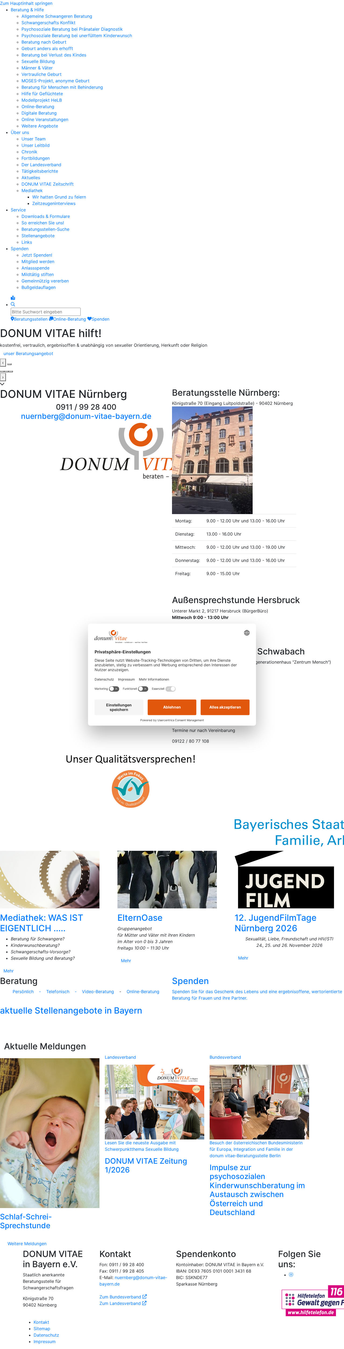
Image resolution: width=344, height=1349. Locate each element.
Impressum (45, 1339)
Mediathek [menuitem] (32, 190)
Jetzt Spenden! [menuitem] (37, 255)
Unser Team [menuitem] (34, 138)
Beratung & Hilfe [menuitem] (27, 9)
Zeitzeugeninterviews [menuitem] (54, 203)
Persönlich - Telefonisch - (45, 989)
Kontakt (41, 1320)
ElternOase (140, 915)
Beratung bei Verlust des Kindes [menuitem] (54, 55)
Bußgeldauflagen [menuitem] (39, 287)
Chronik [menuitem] (29, 151)
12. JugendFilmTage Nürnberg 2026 (276, 920)
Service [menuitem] (18, 210)
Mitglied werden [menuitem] (38, 261)
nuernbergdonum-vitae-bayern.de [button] (86, 414)
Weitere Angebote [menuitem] (40, 126)
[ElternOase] (172, 877)
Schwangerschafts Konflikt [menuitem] (49, 22)
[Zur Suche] (13, 304)
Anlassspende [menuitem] (35, 268)
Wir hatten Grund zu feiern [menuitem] (59, 197)
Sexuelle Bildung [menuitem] (38, 61)
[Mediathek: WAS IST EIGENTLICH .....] (54, 877)
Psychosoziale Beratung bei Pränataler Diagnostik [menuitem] (72, 29)
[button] (258, 394)
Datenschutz (46, 1333)
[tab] (2, 369)
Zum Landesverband (122, 1301)
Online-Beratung (143, 989)
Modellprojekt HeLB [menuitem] (42, 100)
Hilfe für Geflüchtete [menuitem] (42, 93)
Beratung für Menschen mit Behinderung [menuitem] (62, 87)
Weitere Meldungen (27, 1241)
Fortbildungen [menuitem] (36, 158)
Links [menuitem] (27, 242)
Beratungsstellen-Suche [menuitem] (45, 229)
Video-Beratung (100, 989)
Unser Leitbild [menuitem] (36, 145)
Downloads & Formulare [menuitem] (46, 216)
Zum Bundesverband (123, 1294)
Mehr (8, 968)
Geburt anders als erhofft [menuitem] (47, 48)
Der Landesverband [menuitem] (41, 164)
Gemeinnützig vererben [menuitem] (45, 281)
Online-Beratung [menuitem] (38, 106)
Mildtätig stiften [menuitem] (38, 274)
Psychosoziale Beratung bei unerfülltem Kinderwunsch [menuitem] (77, 35)
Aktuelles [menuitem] (31, 177)
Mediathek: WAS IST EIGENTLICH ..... (41, 920)
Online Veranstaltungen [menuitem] (45, 119)
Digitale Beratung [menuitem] (39, 113)
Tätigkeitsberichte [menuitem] (40, 171)
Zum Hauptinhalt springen (26, 3)
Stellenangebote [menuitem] (38, 235)
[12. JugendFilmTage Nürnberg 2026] (289, 877)
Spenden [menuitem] (19, 248)
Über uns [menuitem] (20, 132)
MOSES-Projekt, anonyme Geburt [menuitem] (55, 80)
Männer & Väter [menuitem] (37, 67)
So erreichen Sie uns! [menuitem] (43, 222)
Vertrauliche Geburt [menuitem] (42, 74)
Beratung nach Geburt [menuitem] (44, 42)
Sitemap (42, 1326)
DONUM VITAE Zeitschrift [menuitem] (48, 184)
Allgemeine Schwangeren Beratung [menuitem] (57, 16)
